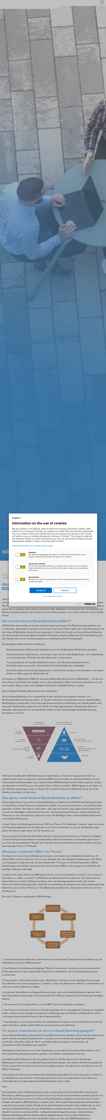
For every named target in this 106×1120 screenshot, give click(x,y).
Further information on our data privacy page (32, 546)
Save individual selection (53, 596)
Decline (65, 590)
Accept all (40, 590)
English (15, 518)
